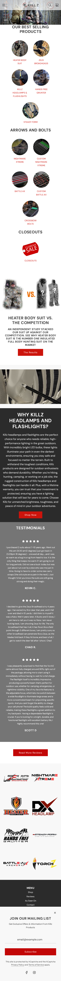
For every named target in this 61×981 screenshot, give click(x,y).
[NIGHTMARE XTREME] (20, 147)
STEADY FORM (31, 122)
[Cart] (57, 5)
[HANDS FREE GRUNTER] (41, 77)
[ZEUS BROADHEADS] (41, 48)
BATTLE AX (20, 191)
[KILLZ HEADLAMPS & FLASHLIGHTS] (20, 77)
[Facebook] (26, 972)
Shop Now (31, 514)
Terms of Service (36, 964)
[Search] (49, 5)
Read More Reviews (30, 752)
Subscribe (31, 951)
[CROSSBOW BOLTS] (30, 209)
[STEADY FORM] (30, 110)
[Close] (55, 912)
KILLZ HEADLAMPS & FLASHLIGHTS (20, 93)
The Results (30, 352)
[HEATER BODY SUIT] (20, 48)
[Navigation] (3, 5)
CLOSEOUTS (31, 260)
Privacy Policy (17, 964)
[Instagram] (34, 972)
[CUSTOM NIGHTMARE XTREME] (41, 147)
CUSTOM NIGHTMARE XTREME (41, 162)
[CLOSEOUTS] (30, 249)
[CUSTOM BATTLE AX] (41, 179)
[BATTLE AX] (20, 179)
